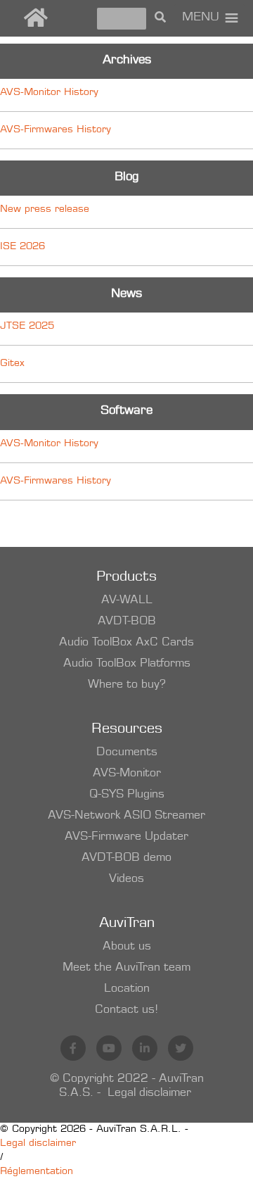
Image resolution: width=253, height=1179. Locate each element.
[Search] (160, 18)
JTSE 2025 (27, 327)
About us (127, 946)
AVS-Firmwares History (55, 130)
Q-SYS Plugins (126, 794)
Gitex (12, 364)
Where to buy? (127, 685)
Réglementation (36, 1172)
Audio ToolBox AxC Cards (126, 642)
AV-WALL (127, 600)
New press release (44, 210)
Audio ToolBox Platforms (126, 663)
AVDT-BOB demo (126, 858)
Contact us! (126, 1010)
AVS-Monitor (127, 773)
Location (127, 989)
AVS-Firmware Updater (126, 837)
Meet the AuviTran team (126, 967)
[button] (200, 18)
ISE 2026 (22, 247)
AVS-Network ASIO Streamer (126, 815)
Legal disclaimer (149, 1093)
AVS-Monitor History (49, 93)
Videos (126, 879)
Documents (126, 752)
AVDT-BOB (127, 621)
